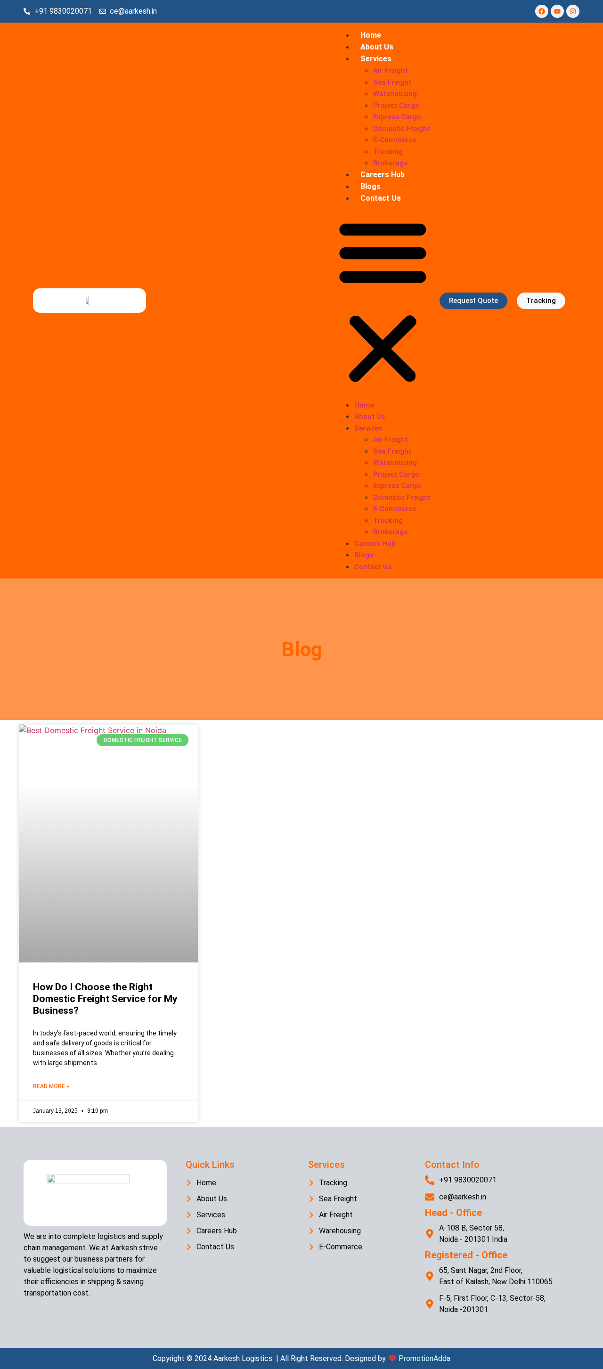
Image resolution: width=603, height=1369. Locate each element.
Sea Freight (392, 82)
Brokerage (390, 163)
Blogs (370, 186)
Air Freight (390, 70)
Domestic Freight (401, 128)
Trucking (388, 151)
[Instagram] (572, 11)
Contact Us (380, 198)
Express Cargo (397, 117)
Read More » (51, 1086)
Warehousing (395, 94)
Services (375, 58)
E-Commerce (394, 140)
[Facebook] (541, 11)
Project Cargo (396, 105)
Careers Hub (382, 174)
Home (370, 35)
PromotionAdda (424, 1358)
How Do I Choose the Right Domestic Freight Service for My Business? (105, 998)
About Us (376, 46)
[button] (382, 301)
